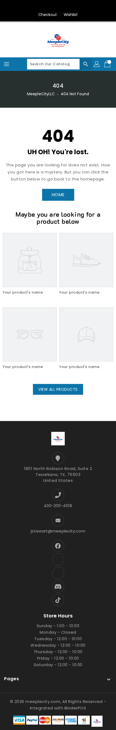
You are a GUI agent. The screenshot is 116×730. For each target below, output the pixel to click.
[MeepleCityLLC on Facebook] (22, 6)
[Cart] (108, 64)
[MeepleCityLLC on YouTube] (73, 6)
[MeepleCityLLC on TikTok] (94, 6)
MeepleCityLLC (41, 94)
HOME (58, 195)
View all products (58, 389)
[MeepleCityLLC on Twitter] (32, 6)
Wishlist (71, 14)
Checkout (47, 14)
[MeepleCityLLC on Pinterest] (43, 6)
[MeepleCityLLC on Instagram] (53, 6)
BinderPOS (75, 708)
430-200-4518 (58, 505)
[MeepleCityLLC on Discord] (84, 6)
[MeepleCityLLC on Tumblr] (63, 6)
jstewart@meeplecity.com (58, 531)
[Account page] (97, 64)
